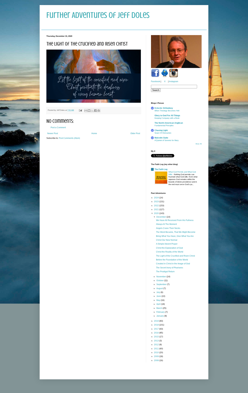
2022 (156, 205)
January (160, 316)
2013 (156, 341)
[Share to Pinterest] (98, 110)
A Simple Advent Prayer (166, 244)
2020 (156, 213)
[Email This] (86, 110)
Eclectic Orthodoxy (164, 108)
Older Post (135, 133)
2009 (156, 356)
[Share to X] (92, 110)
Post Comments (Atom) (69, 138)
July (158, 292)
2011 (156, 348)
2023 (156, 201)
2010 (156, 352)
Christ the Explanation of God (169, 248)
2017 (156, 329)
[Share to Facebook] (95, 110)
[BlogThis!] (89, 110)
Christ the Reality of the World (169, 252)
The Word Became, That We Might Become (175, 232)
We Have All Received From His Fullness (175, 220)
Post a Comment (58, 127)
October (160, 280)
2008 (156, 360)
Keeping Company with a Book (167, 118)
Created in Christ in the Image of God (173, 263)
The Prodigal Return (165, 271)
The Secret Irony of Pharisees (169, 267)
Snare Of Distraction (163, 133)
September (161, 284)
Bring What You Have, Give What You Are (175, 236)
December (161, 217)
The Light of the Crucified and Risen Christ (175, 256)
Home (94, 133)
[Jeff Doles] (176, 52)
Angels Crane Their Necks (168, 228)
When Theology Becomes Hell (167, 111)
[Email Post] (80, 110)
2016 (156, 333)
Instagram (173, 81)
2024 (156, 197)
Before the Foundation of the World (172, 260)
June (158, 296)
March (159, 308)
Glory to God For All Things (167, 115)
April (158, 304)
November (161, 276)
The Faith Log (161, 169)
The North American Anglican (169, 123)
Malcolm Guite (161, 138)
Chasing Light (161, 130)
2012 (156, 344)
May (158, 300)
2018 (156, 325)
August (159, 288)
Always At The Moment (166, 224)
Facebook (155, 81)
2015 (156, 336)
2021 (156, 209)
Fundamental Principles (164, 125)
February (160, 312)
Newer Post (52, 133)
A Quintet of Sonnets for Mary (167, 140)
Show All (199, 144)
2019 (156, 321)
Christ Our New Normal (166, 240)
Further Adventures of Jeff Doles (97, 15)
